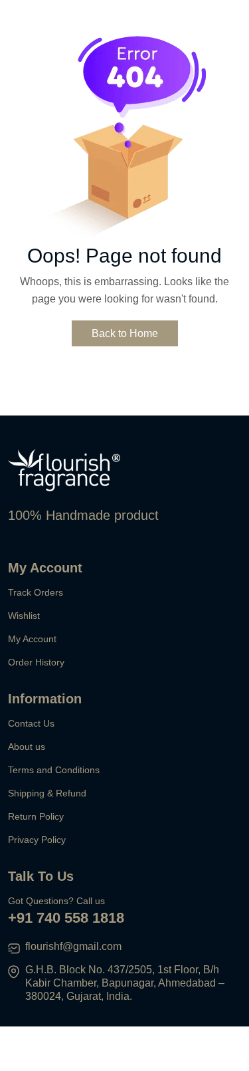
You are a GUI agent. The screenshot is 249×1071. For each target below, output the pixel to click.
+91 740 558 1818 (66, 917)
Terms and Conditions (54, 770)
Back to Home (125, 333)
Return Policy (36, 816)
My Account (32, 639)
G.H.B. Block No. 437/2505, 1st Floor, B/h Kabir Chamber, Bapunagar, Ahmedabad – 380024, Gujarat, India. (124, 983)
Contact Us (31, 723)
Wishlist (24, 615)
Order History (36, 662)
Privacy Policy (37, 839)
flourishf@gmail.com (73, 946)
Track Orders (35, 592)
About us (26, 746)
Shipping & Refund (47, 793)
